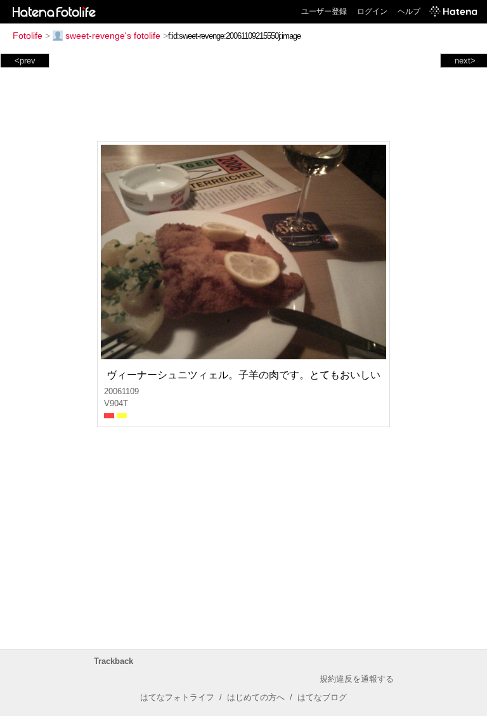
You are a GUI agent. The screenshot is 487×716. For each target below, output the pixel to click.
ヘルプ (409, 11)
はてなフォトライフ (177, 697)
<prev (25, 60)
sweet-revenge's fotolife (112, 35)
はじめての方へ (256, 697)
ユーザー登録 (324, 11)
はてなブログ (322, 697)
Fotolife (27, 35)
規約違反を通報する (357, 679)
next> (465, 60)
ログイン (372, 11)
